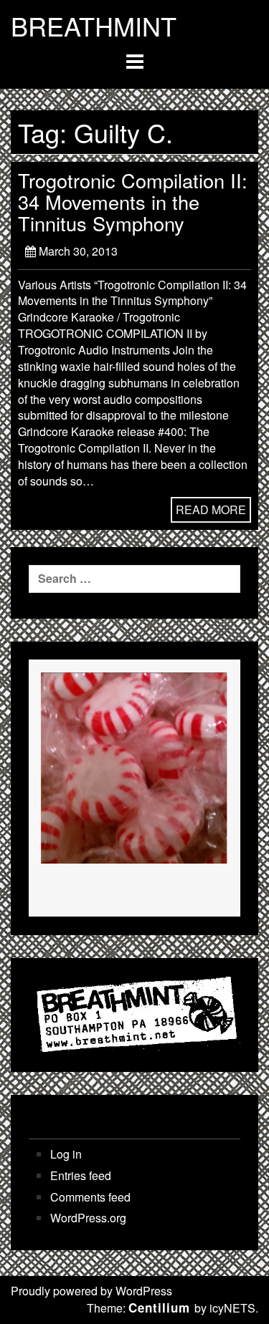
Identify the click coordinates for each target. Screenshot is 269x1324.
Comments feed (90, 1197)
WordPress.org (88, 1218)
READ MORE (211, 509)
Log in (66, 1154)
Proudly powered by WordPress (91, 1290)
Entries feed (80, 1176)
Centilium (159, 1307)
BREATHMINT (93, 25)
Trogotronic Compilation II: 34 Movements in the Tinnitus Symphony (132, 201)
